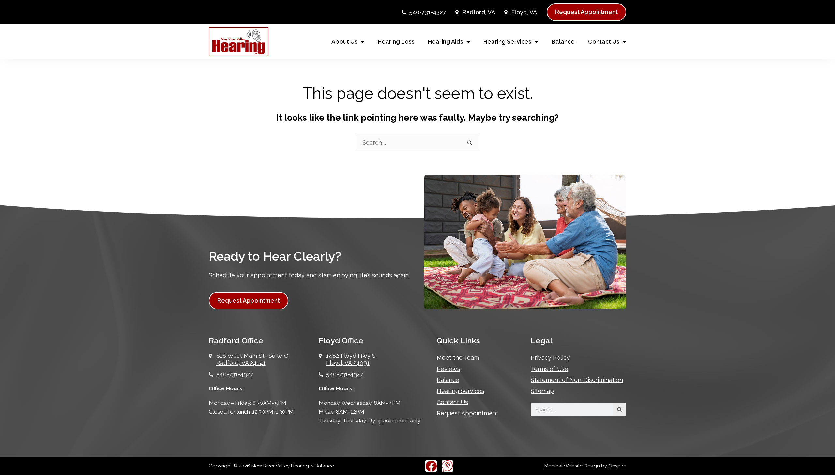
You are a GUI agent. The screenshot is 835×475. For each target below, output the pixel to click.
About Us (344, 41)
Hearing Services (507, 41)
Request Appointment (467, 413)
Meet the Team (458, 357)
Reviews (448, 368)
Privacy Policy (550, 357)
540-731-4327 (427, 12)
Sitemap (542, 391)
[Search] (619, 409)
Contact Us (603, 41)
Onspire (617, 466)
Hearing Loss (396, 41)
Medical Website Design (572, 466)
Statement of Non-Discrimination (577, 379)
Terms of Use (549, 368)
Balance (563, 41)
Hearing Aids (445, 41)
